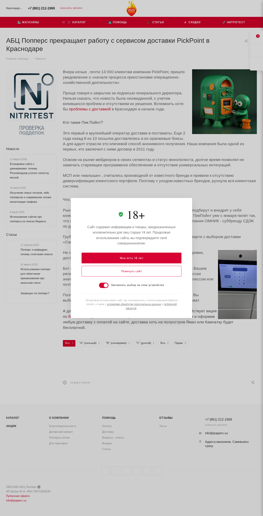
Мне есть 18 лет (131, 258)
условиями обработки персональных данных (134, 304)
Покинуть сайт (131, 271)
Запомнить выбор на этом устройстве (137, 285)
